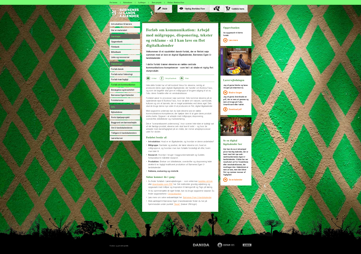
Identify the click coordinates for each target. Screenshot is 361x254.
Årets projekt (156, 2)
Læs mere (233, 40)
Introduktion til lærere (121, 24)
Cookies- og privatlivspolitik (119, 246)
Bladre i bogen (235, 92)
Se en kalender (235, 180)
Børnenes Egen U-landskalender (197, 197)
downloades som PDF (162, 184)
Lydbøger (142, 2)
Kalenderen (127, 2)
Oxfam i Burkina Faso (176, 2)
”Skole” (177, 204)
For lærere (113, 2)
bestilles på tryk (205, 181)
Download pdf (235, 109)
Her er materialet (119, 30)
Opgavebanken (174, 194)
